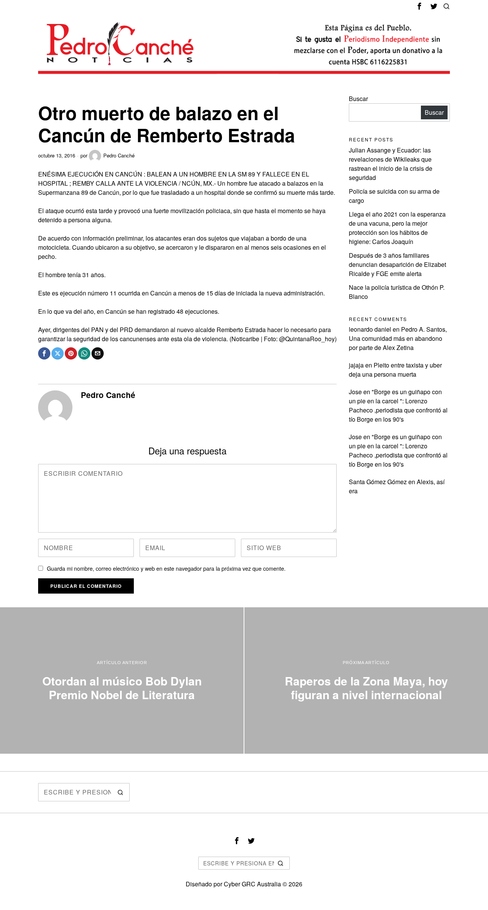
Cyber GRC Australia (252, 884)
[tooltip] (419, 6)
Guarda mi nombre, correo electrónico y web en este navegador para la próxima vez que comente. (166, 568)
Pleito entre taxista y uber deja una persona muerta (395, 370)
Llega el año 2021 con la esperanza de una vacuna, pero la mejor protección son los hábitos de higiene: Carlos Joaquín (397, 228)
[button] (120, 792)
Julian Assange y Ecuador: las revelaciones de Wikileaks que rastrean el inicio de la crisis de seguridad (390, 164)
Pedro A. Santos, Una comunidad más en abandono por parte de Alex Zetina (398, 338)
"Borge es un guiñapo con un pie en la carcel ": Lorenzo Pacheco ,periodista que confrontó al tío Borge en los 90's (398, 405)
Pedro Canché (119, 155)
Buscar (358, 98)
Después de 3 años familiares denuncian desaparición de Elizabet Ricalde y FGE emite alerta (397, 264)
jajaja (356, 365)
